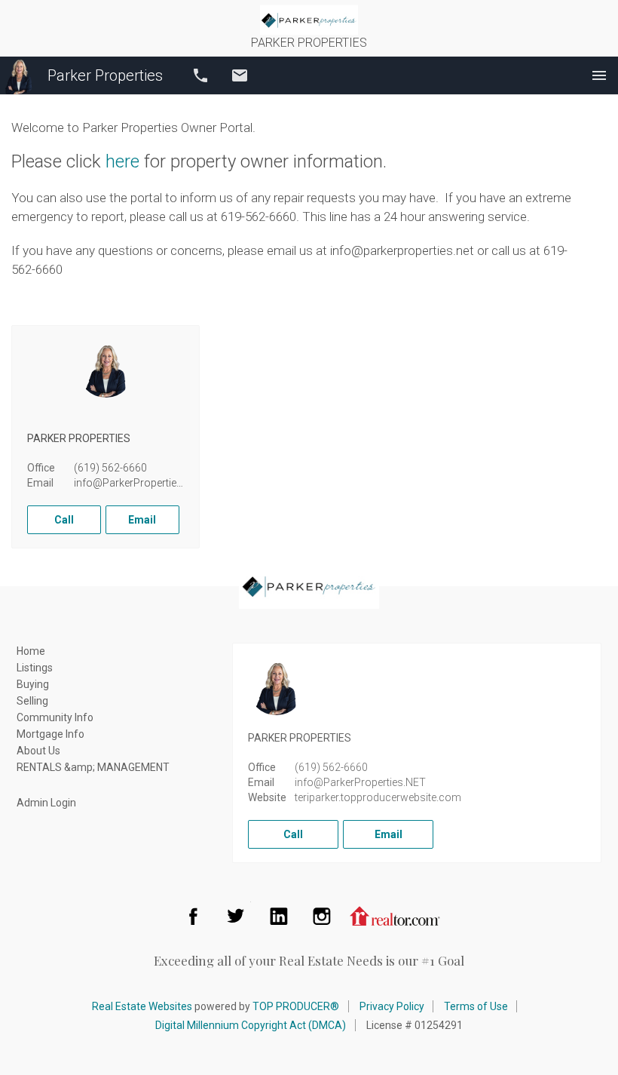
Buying (33, 684)
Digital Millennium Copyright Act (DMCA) (250, 1025)
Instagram (322, 916)
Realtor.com (395, 916)
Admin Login (46, 803)
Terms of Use (476, 1006)
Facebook (193, 916)
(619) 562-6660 (110, 468)
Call (200, 75)
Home (31, 651)
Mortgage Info (50, 734)
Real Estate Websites (142, 1006)
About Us (38, 751)
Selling (32, 701)
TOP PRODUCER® (295, 1006)
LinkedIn (279, 916)
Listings (35, 668)
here (122, 161)
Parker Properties (105, 75)
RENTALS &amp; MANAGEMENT (93, 767)
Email (240, 75)
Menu (599, 75)
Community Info (55, 717)
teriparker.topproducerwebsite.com (378, 797)
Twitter (236, 916)
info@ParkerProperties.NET (139, 483)
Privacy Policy (391, 1006)
